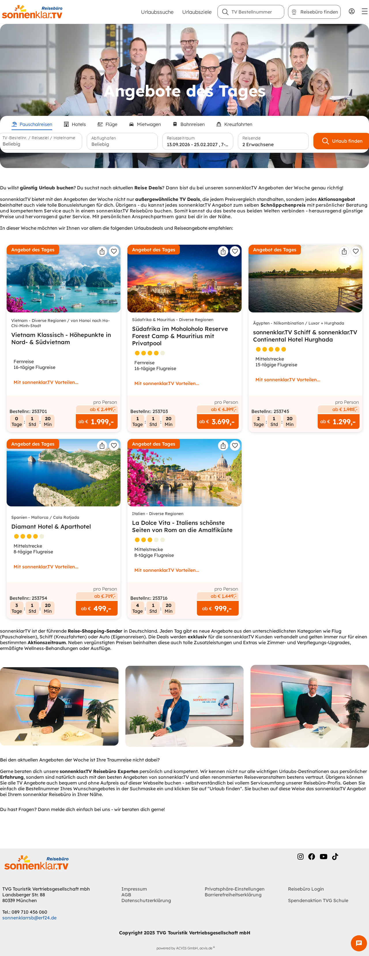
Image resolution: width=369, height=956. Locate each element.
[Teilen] (102, 251)
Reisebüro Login (306, 889)
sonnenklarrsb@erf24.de (29, 918)
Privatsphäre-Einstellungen (235, 889)
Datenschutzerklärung (146, 900)
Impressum (134, 889)
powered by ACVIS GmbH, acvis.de (184, 948)
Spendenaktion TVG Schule (318, 900)
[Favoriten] (114, 251)
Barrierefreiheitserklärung (233, 894)
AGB (126, 894)
